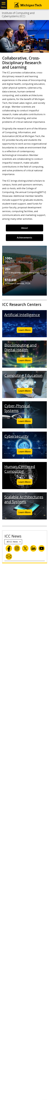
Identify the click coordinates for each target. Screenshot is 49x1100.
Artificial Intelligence (22, 314)
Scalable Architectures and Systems (23, 499)
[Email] (9, 556)
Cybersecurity (16, 436)
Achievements (24, 237)
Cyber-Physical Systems (17, 408)
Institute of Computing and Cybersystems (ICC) (18, 14)
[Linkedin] (33, 548)
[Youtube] (41, 548)
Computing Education (23, 375)
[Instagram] (17, 548)
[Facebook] (9, 548)
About (24, 227)
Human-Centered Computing (19, 469)
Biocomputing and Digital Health (20, 347)
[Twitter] (25, 548)
